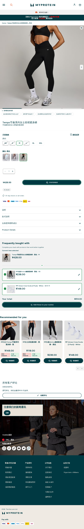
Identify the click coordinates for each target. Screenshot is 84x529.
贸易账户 (48, 487)
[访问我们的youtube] (19, 448)
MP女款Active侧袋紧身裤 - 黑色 (52, 343)
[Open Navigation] (3, 5)
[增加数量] (12, 171)
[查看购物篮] (80, 5)
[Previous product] (78, 368)
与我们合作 (49, 492)
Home (4, 23)
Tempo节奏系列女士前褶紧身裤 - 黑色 (19, 23)
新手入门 (29, 487)
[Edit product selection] (79, 275)
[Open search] (11, 4)
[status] (8, 171)
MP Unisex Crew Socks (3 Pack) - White (74, 343)
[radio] (5, 143)
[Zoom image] (81, 27)
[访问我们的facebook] (9, 448)
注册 (7, 413)
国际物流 (8, 482)
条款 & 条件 (49, 482)
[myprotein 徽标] (43, 5)
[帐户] (75, 4)
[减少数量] (5, 171)
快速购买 (11, 360)
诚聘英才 (48, 497)
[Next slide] (83, 346)
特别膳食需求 (30, 482)
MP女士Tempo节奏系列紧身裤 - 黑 (10, 343)
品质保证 (48, 472)
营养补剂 (29, 467)
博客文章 (29, 477)
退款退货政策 (10, 477)
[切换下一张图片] (81, 67)
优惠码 (66, 467)
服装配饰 (29, 472)
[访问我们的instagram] (4, 448)
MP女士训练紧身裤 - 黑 (31, 342)
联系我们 (8, 472)
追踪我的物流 (10, 487)
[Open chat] (29, 448)
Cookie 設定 (7, 435)
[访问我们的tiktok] (14, 448)
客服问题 (8, 467)
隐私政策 (48, 477)
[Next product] (82, 368)
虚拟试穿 (76, 135)
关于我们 (48, 467)
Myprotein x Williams (71, 472)
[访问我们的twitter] (24, 448)
